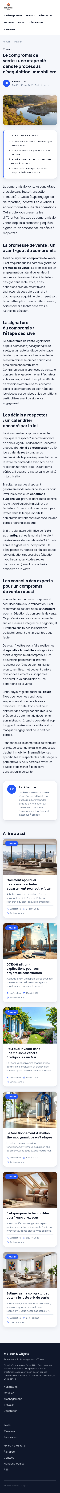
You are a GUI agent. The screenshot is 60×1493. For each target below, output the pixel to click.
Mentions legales (14, 1463)
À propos (35, 814)
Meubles (9, 22)
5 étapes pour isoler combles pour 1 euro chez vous (28, 1215)
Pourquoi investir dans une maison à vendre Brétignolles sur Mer (23, 1053)
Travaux (31, 15)
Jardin (21, 22)
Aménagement (13, 15)
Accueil (6, 41)
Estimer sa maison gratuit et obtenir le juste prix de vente (28, 1295)
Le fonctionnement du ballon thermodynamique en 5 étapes (29, 1135)
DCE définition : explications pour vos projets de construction (24, 968)
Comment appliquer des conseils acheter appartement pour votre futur (29, 884)
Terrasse (9, 29)
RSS (6, 1469)
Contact (9, 1457)
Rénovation (46, 15)
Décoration (36, 22)
